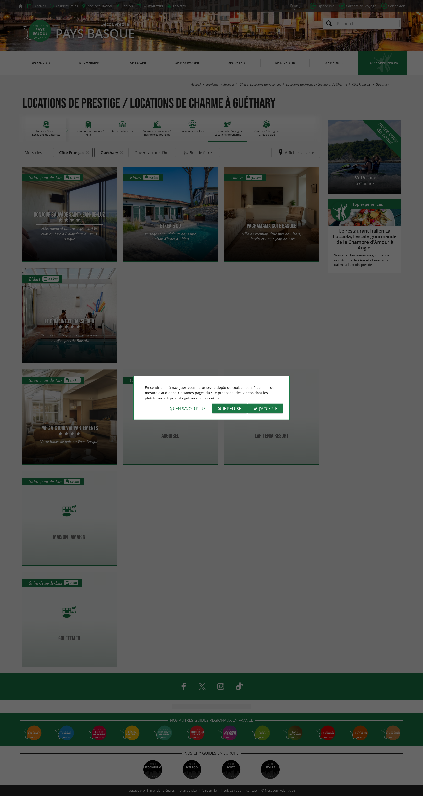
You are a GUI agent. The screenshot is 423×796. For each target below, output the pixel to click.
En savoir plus (191, 408)
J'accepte (268, 408)
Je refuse (232, 408)
